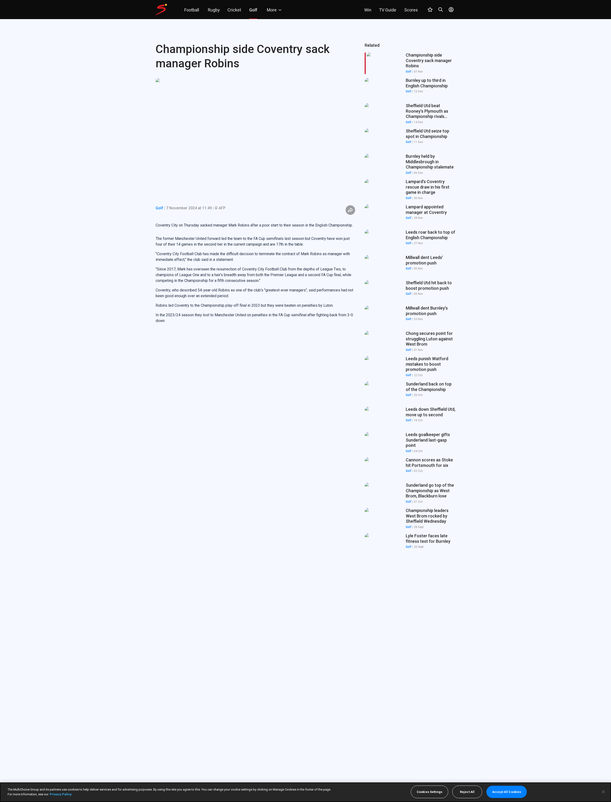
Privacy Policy (61, 794)
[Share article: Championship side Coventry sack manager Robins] (350, 210)
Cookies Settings (429, 792)
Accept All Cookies (506, 792)
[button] (410, 88)
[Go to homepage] (161, 9)
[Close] (603, 791)
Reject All (467, 792)
